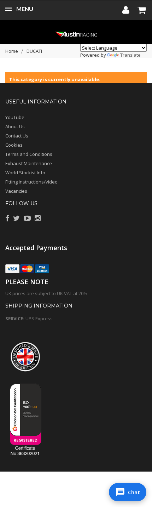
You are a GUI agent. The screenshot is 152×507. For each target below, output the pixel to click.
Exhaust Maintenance (28, 163)
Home (11, 51)
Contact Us (16, 136)
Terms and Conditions (28, 154)
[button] (127, 492)
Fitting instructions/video (31, 182)
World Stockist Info (25, 172)
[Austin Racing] (76, 33)
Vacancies (16, 191)
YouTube (14, 117)
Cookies (14, 145)
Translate (130, 55)
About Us (15, 126)
